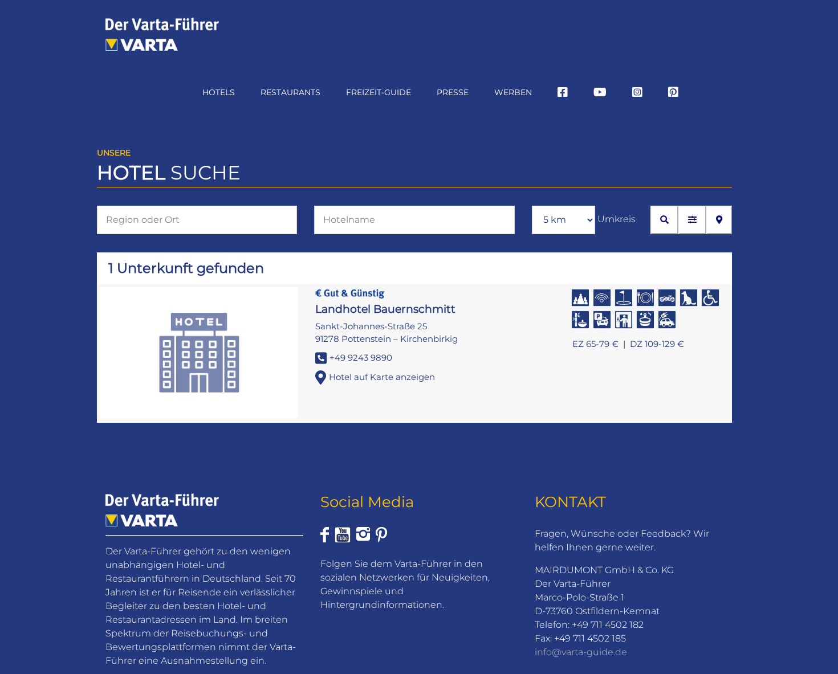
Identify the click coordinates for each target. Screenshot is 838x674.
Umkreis (616, 219)
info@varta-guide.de (581, 652)
